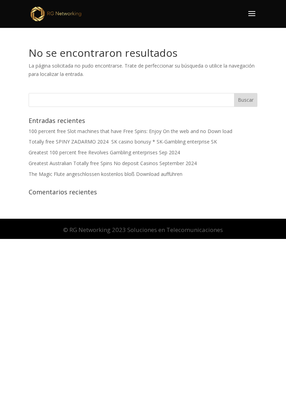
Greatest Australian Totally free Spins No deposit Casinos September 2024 (113, 163)
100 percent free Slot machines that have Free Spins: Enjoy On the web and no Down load (130, 131)
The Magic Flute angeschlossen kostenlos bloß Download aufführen (105, 174)
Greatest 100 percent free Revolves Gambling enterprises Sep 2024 (104, 152)
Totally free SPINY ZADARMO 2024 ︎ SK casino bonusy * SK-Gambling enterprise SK (123, 141)
